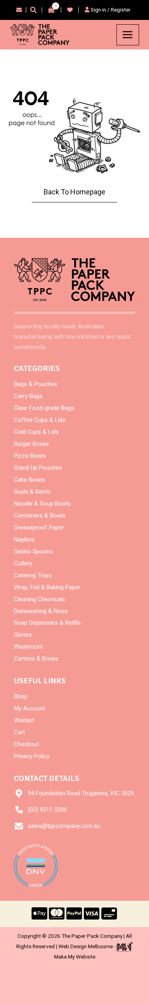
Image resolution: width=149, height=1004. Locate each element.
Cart (19, 732)
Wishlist (24, 720)
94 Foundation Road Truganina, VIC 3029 (81, 793)
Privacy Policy (32, 756)
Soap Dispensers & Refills (47, 622)
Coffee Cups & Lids (40, 420)
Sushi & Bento (32, 491)
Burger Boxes (31, 443)
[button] (33, 11)
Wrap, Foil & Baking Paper (47, 587)
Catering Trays (33, 575)
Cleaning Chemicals (39, 599)
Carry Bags (28, 396)
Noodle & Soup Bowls (42, 503)
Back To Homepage (74, 192)
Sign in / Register (110, 9)
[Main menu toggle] (127, 34)
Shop (20, 696)
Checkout (26, 744)
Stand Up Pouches (38, 467)
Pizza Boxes (30, 455)
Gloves (23, 634)
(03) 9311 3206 (47, 809)
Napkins (24, 539)
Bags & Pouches (35, 384)
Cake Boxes (29, 479)
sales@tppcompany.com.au (64, 825)
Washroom (28, 646)
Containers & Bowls (40, 515)
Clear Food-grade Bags (44, 408)
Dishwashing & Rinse (41, 611)
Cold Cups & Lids (36, 431)
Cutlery (23, 563)
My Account (29, 708)
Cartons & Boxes (36, 658)
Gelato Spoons (33, 551)
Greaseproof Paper (39, 527)
